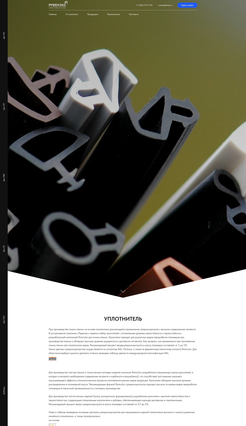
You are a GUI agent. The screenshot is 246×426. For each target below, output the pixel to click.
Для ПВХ (4, 177)
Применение (113, 14)
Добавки (4, 390)
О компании (72, 14)
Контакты (133, 14)
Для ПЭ (4, 35)
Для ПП (4, 106)
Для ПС (4, 248)
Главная (53, 14)
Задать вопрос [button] (187, 5)
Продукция (92, 14)
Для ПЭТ (4, 319)
